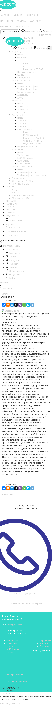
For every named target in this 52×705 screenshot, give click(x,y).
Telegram (13, 263)
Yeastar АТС (23, 120)
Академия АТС (23, 26)
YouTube (13, 267)
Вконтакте (14, 253)
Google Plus (15, 274)
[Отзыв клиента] (26, 310)
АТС (25, 66)
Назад (27, 40)
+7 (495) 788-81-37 (42, 650)
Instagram (14, 260)
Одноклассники (16, 271)
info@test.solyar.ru (11, 245)
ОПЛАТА (21, 20)
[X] (16, 305)
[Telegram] (32, 305)
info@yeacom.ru (15, 624)
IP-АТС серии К (30, 135)
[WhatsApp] (24, 305)
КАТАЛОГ (28, 43)
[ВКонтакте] (4, 305)
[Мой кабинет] (19, 31)
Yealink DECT (23, 106)
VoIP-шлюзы (23, 155)
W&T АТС (22, 57)
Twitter (12, 256)
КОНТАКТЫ (32, 15)
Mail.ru (12, 278)
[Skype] (28, 305)
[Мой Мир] (12, 305)
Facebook (13, 249)
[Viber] (20, 305)
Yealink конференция (27, 172)
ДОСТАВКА (35, 20)
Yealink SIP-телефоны (27, 86)
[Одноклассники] (8, 305)
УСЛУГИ (18, 15)
